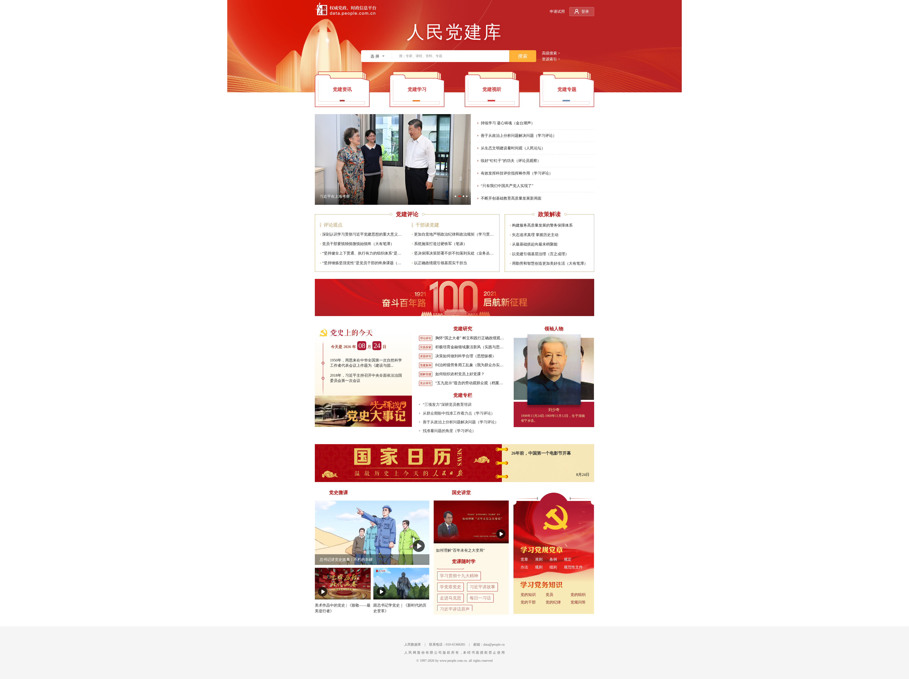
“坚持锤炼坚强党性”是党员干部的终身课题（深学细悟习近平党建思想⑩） (384, 263)
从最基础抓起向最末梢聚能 (534, 244)
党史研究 (425, 383)
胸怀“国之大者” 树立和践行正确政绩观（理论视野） (479, 338)
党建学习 (417, 89)
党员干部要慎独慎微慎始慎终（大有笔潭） (358, 244)
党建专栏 (462, 395)
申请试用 (557, 11)
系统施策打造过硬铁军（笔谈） (440, 244)
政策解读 (549, 214)
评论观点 (333, 225)
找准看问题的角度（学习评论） (449, 431)
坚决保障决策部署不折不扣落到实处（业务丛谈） (455, 253)
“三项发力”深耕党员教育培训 (447, 404)
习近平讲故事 (482, 580)
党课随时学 (464, 561)
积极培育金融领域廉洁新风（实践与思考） (471, 347)
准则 (539, 559)
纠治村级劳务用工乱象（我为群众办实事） (471, 365)
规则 (539, 567)
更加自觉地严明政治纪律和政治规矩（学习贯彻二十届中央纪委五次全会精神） (480, 234)
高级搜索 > (551, 53)
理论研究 (425, 338)
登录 (585, 11)
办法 (524, 567)
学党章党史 (450, 580)
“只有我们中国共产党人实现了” (507, 186)
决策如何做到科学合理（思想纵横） (465, 356)
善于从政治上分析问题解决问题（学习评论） (519, 136)
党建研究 (462, 328)
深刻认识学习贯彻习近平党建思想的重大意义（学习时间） (371, 234)
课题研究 (425, 356)
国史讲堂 (461, 492)
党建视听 (491, 89)
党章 (524, 559)
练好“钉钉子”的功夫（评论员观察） (511, 161)
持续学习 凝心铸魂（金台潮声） (508, 123)
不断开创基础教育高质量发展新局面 (511, 198)
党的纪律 (553, 602)
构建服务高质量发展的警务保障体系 (542, 225)
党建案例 (425, 365)
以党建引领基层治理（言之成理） (540, 254)
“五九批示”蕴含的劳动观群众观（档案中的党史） (476, 383)
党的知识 (528, 595)
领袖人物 (553, 328)
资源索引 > (551, 59)
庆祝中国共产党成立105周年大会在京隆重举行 (358, 196)
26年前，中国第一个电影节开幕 (541, 453)
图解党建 (425, 374)
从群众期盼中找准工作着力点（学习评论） (459, 413)
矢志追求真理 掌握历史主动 (535, 235)
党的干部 (528, 602)
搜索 (522, 56)
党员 (549, 595)
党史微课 (338, 492)
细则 (553, 567)
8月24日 (582, 475)
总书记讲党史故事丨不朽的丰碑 (346, 560)
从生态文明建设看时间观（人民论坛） (513, 148)
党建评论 (407, 214)
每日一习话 (480, 591)
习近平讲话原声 (455, 602)
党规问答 (578, 602)
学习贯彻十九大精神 (459, 569)
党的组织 (578, 595)
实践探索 (425, 347)
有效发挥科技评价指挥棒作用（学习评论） (517, 173)
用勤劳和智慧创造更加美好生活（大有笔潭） (550, 263)
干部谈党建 (427, 225)
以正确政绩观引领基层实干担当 (440, 263)
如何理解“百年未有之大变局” (460, 550)
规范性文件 (573, 567)
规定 (567, 559)
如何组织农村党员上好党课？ (460, 374)
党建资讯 (342, 89)
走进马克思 (450, 591)
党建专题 (566, 89)
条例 (553, 559)
